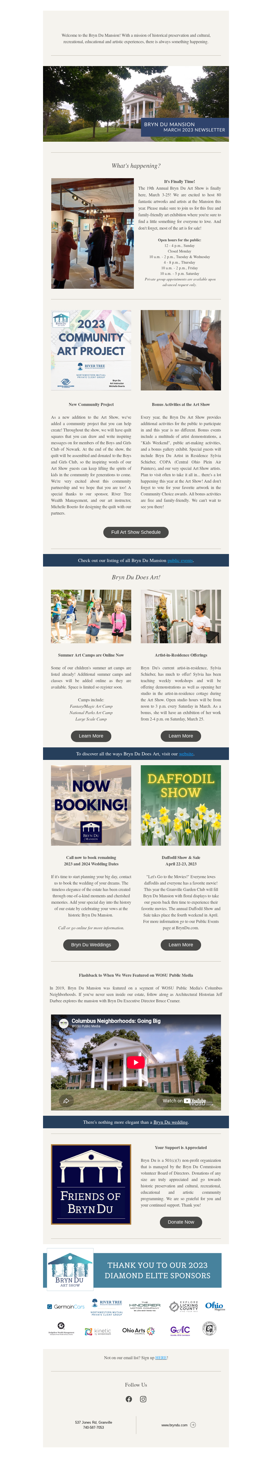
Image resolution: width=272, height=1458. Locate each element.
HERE (161, 1357)
